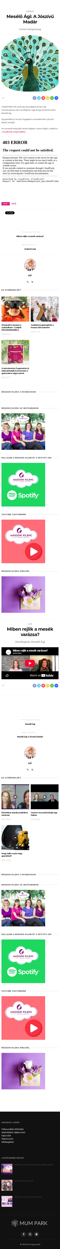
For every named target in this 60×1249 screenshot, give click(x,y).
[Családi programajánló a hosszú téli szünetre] (45, 308)
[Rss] (32, 282)
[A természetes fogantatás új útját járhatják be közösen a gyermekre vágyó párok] (15, 352)
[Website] (27, 282)
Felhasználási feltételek (12, 1129)
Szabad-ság (30, 249)
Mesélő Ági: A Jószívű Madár (30, 737)
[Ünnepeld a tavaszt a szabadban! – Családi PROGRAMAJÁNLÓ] (15, 308)
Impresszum (7, 1138)
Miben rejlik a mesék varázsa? (30, 236)
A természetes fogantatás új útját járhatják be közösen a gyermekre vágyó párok (15, 370)
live (30, 624)
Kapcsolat (6, 1135)
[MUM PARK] (30, 1223)
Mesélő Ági (30, 724)
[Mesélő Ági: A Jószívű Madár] (30, 62)
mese (14, 203)
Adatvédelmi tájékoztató (13, 1132)
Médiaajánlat (7, 1142)
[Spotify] (36, 1234)
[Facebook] (23, 1234)
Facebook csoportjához (14, 132)
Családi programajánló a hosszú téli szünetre (42, 326)
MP (3, 98)
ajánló (30, 11)
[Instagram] (30, 1234)
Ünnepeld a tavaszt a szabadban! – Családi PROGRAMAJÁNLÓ (11, 327)
